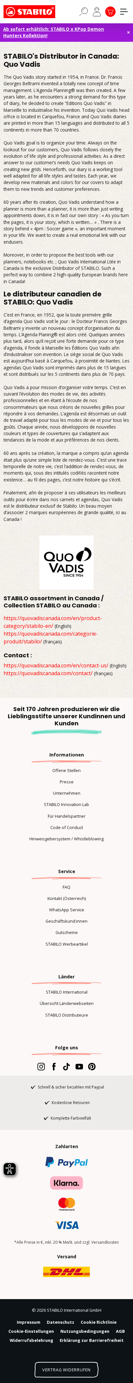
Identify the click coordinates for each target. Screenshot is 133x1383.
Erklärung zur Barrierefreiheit (92, 1340)
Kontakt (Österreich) (66, 898)
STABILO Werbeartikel (67, 944)
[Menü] (123, 11)
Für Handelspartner (67, 816)
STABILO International (66, 992)
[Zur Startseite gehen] (36, 11)
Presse (67, 782)
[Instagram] (41, 1066)
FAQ (66, 887)
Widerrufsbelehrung (31, 1340)
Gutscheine (67, 932)
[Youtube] (79, 1066)
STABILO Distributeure (66, 1015)
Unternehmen (66, 793)
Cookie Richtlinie (99, 1322)
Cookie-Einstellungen (31, 1331)
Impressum (28, 1322)
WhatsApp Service (66, 910)
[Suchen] (83, 11)
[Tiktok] (66, 1066)
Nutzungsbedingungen (84, 1331)
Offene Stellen (66, 770)
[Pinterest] (92, 1066)
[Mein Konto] (96, 11)
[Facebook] (53, 1066)
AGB (120, 1331)
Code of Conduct (66, 827)
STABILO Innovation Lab (66, 804)
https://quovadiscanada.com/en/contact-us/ (56, 665)
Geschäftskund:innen (66, 921)
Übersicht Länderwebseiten (67, 1003)
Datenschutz (60, 1322)
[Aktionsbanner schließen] (128, 32)
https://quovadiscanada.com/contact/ (48, 673)
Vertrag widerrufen (66, 1370)
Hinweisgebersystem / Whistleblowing (66, 839)
